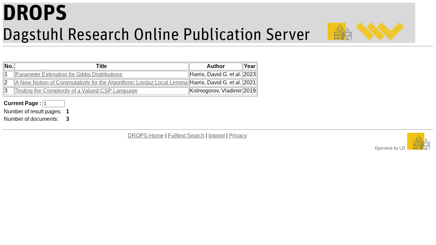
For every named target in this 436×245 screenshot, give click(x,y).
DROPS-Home (146, 135)
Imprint (216, 135)
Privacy (238, 135)
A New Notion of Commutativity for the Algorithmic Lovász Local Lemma (101, 82)
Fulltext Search (186, 135)
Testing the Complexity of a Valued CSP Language (76, 91)
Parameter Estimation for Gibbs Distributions (68, 74)
